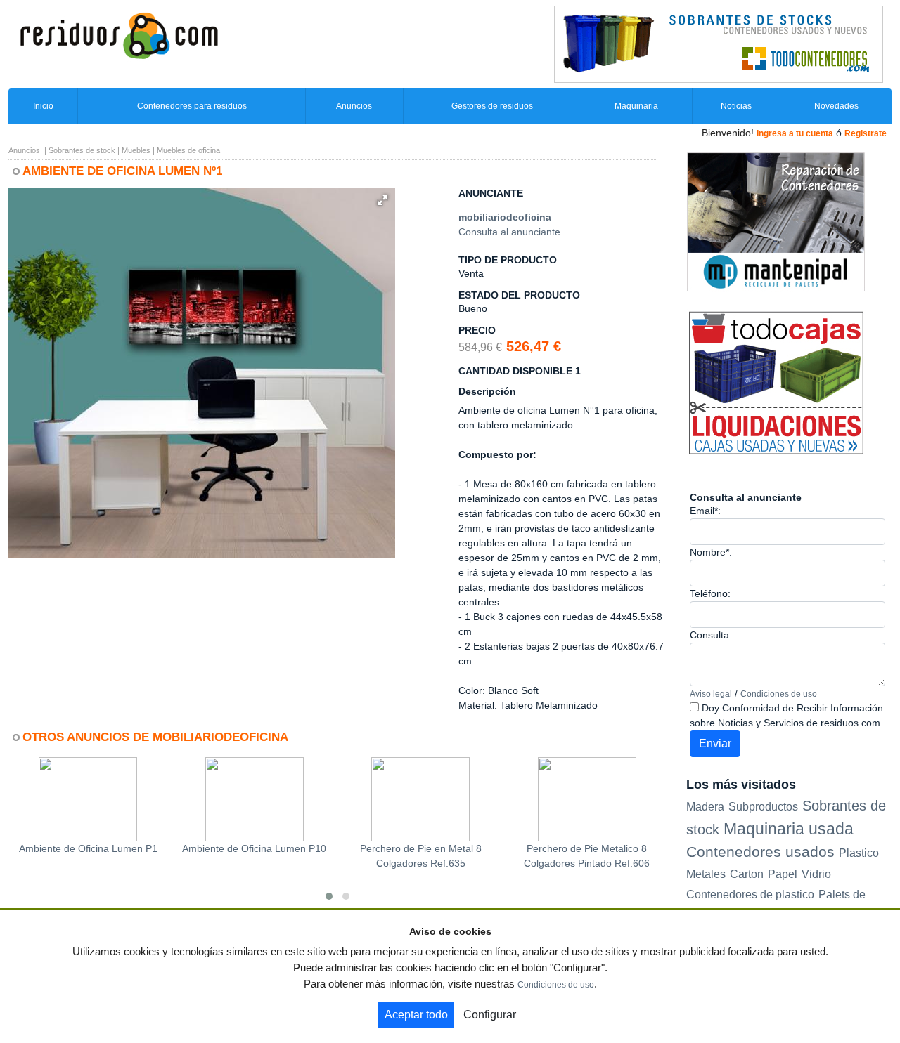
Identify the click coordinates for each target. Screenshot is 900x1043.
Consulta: (711, 635)
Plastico (859, 853)
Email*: (705, 510)
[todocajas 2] (776, 382)
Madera (705, 806)
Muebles (136, 150)
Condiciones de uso (778, 694)
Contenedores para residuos (192, 106)
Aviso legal (711, 694)
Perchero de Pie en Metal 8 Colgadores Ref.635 (421, 856)
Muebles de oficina (188, 150)
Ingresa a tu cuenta (795, 133)
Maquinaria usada (789, 829)
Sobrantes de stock (82, 150)
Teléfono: (710, 593)
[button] (382, 200)
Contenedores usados (760, 852)
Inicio (43, 106)
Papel (782, 874)
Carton (747, 874)
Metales (706, 874)
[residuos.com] (119, 34)
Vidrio (816, 874)
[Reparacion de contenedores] (776, 221)
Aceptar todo (416, 1015)
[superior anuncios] (718, 43)
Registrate (865, 133)
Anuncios (354, 106)
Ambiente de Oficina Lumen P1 (88, 848)
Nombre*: (711, 552)
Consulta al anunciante (509, 231)
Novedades (836, 106)
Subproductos (763, 806)
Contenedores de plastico (750, 894)
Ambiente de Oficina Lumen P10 (254, 848)
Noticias (736, 106)
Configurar (489, 1015)
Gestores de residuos (492, 106)
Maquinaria (636, 106)
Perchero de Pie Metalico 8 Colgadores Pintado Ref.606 (587, 856)
